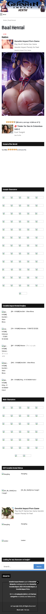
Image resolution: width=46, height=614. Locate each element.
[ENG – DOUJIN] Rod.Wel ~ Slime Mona (23, 362)
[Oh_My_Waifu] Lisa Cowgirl (30, 490)
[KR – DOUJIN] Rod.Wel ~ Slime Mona (22, 311)
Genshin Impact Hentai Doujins (14, 306)
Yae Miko (4, 150)
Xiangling (24, 473)
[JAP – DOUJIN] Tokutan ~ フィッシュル (23, 345)
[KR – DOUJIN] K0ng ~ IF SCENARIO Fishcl (23, 379)
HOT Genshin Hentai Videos (13, 468)
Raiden (5, 37)
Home (5, 20)
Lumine (23, 540)
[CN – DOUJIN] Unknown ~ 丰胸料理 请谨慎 (24, 328)
